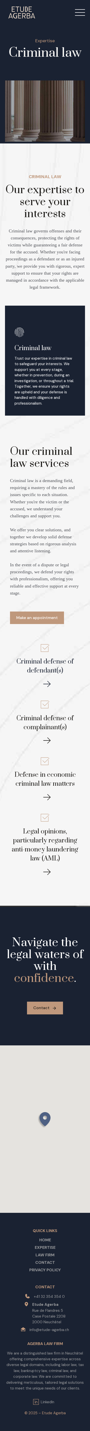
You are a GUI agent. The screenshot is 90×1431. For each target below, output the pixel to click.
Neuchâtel (74, 1353)
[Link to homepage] (21, 12)
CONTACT (45, 1262)
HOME (45, 1240)
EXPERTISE (45, 1247)
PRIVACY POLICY (45, 1270)
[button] (45, 1120)
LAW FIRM (45, 1255)
